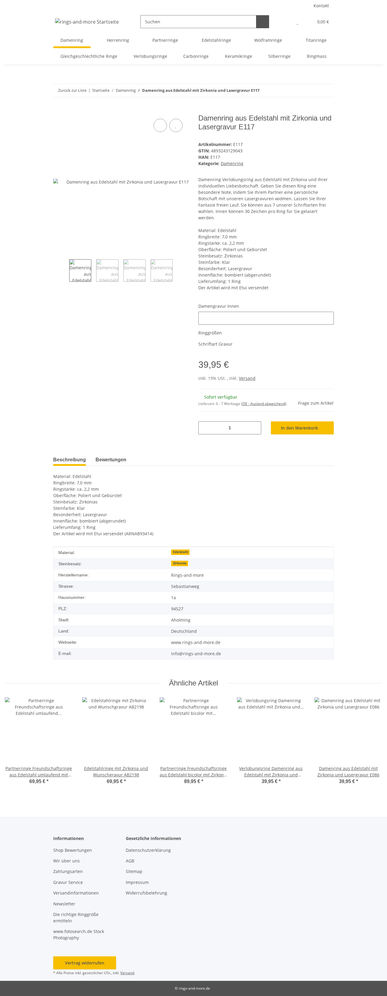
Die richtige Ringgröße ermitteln (76, 917)
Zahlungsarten (68, 871)
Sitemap (134, 871)
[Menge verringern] (205, 428)
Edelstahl (180, 552)
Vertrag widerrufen (84, 963)
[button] (285, 21)
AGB (130, 861)
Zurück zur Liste (72, 90)
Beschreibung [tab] (69, 459)
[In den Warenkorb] (58, 110)
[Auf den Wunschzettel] (176, 125)
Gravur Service (68, 882)
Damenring (232, 163)
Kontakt (321, 5)
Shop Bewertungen (72, 850)
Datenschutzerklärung (148, 850)
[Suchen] (262, 21)
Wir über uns (66, 861)
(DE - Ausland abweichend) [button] (263, 403)
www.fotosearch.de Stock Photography (78, 934)
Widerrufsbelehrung (146, 893)
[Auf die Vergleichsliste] (160, 125)
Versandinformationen (76, 893)
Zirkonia (180, 563)
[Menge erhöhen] (254, 428)
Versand (247, 378)
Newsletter (64, 904)
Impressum (137, 882)
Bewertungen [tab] (111, 459)
